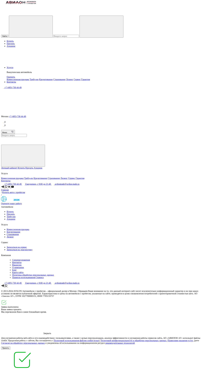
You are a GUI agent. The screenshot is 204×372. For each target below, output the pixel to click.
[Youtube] (12, 187)
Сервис (77, 79)
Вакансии (17, 265)
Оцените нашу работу (11, 203)
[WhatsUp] (6, 187)
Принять (5, 348)
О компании (18, 267)
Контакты (11, 82)
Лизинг (69, 79)
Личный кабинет (9, 168)
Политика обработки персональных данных (33, 275)
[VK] (9, 187)
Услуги (10, 67)
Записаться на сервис (17, 247)
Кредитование (46, 79)
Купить (10, 41)
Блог (14, 270)
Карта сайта (17, 272)
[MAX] (9, 286)
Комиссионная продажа (18, 79)
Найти (4, 36)
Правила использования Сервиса (28, 277)
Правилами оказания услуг (180, 340)
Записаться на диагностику (19, 249)
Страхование (59, 79)
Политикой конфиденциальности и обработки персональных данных (133, 340)
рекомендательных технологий (120, 343)
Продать (11, 43)
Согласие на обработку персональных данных (23, 343)
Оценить (11, 77)
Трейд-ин (34, 79)
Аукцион (11, 46)
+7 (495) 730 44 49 (17, 116)
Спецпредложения (21, 260)
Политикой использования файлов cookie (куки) (77, 340)
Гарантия (85, 79)
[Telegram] (2, 187)
